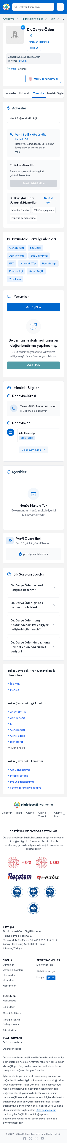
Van (52, 18)
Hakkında (24, 93)
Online (30, 812)
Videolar (7, 812)
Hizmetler (8, 980)
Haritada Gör (22, 139)
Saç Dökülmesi (39, 255)
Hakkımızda (9, 1000)
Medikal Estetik (19, 775)
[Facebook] (24, 1138)
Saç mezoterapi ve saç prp (25, 787)
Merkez (14, 689)
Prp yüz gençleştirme (22, 781)
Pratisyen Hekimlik (32, 18)
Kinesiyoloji (16, 271)
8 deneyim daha (31, 450)
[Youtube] (42, 1138)
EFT (11, 263)
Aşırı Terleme (16, 255)
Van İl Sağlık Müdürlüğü (30, 134)
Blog (19, 812)
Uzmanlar (8, 964)
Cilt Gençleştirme (20, 769)
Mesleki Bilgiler (56, 93)
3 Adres (22, 68)
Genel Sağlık (36, 271)
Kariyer (45, 977)
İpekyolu (15, 684)
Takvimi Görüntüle (33, 183)
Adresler (11, 93)
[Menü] (60, 7)
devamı (23, 60)
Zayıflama (15, 279)
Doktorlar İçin (44, 964)
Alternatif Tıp (28, 263)
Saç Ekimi (35, 247)
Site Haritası (10, 1030)
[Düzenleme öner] (30, 36)
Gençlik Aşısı (16, 247)
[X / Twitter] (30, 1138)
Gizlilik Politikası (12, 1013)
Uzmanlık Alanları (13, 970)
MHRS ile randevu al (46, 78)
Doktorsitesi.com (13, 1042)
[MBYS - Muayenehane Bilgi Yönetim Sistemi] (19, 863)
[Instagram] (36, 1138)
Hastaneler (9, 985)
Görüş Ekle (33, 307)
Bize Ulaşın (9, 1007)
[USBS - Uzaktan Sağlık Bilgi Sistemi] (48, 863)
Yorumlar (38, 93)
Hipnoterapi (49, 263)
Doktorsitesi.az (12, 1048)
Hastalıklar (9, 975)
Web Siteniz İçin (45, 971)
